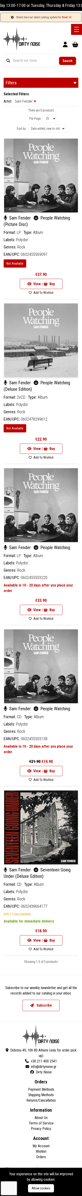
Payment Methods (41, 1089)
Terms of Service (41, 1123)
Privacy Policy (41, 1128)
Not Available (14, 263)
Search (67, 61)
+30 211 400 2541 (44, 1061)
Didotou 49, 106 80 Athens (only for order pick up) (43, 1053)
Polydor (22, 239)
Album (38, 232)
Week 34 (66, 17)
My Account (41, 1146)
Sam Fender (20, 218)
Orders (41, 1157)
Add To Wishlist (43, 292)
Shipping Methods (41, 1095)
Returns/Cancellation (41, 1100)
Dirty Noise (44, 1072)
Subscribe (44, 1005)
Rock (21, 247)
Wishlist (41, 1151)
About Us (41, 1118)
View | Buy (43, 284)
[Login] (65, 45)
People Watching (54, 547)
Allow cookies (41, 1188)
